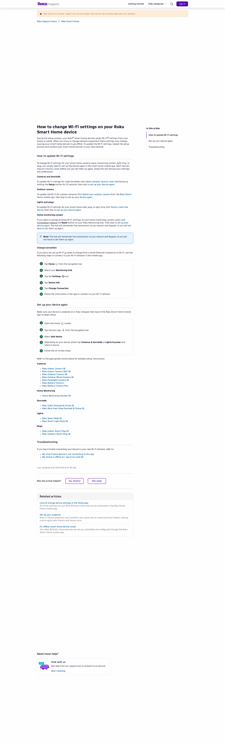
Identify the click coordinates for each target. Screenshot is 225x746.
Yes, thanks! (74, 481)
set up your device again (102, 185)
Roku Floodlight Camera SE (55, 380)
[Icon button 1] (171, 4)
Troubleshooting (156, 147)
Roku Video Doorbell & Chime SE (58, 406)
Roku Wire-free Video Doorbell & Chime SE (63, 408)
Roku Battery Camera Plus (55, 386)
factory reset (53, 169)
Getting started (136, 4)
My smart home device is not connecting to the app (68, 454)
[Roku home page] (42, 4)
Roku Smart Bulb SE (52, 418)
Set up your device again (161, 141)
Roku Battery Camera (53, 383)
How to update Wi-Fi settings (163, 135)
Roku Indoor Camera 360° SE (56, 372)
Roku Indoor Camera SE (54, 369)
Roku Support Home (47, 21)
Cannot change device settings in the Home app (64, 503)
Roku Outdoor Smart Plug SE (56, 434)
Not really (97, 481)
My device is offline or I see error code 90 (62, 457)
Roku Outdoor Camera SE (54, 374)
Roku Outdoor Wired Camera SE (58, 377)
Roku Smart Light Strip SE (55, 421)
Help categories (156, 4)
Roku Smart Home (70, 21)
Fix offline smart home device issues (58, 527)
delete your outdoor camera (96, 194)
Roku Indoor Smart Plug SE (55, 431)
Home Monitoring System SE (56, 396)
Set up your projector (50, 515)
